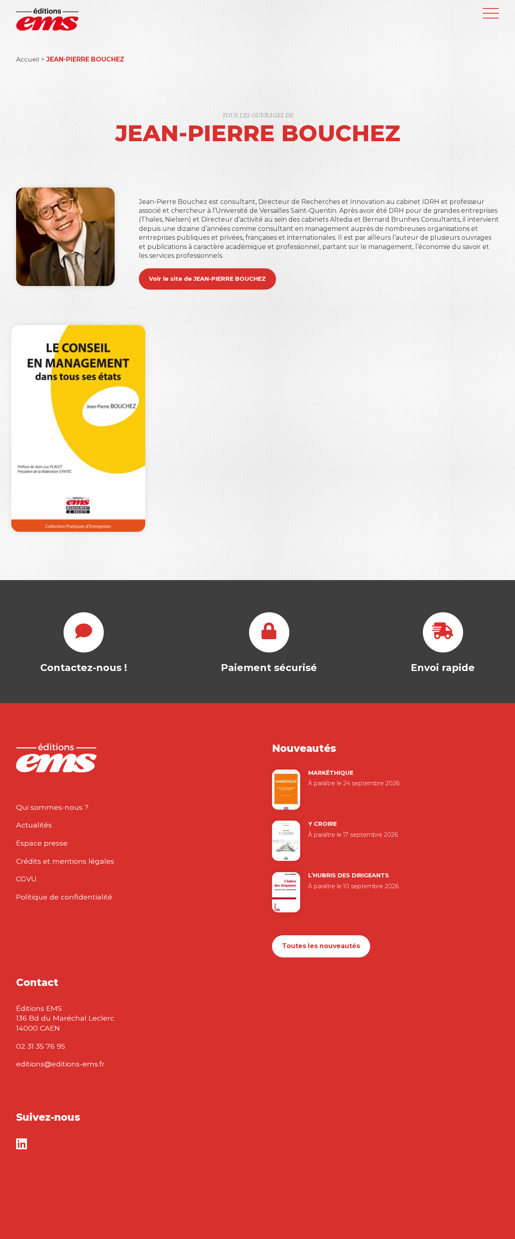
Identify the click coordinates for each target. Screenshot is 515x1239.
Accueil (27, 59)
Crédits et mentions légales (65, 861)
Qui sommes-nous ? (52, 807)
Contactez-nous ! (83, 667)
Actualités (34, 825)
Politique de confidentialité (64, 897)
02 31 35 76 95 (40, 1046)
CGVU (26, 879)
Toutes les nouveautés (321, 946)
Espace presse (42, 843)
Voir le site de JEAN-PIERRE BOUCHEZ (207, 278)
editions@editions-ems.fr (60, 1064)
